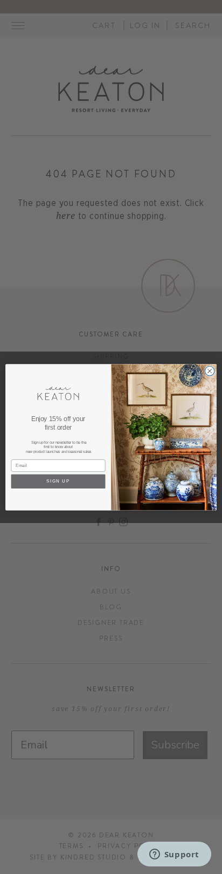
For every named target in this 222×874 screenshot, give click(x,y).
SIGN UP (58, 481)
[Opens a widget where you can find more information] (174, 855)
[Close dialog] (209, 371)
